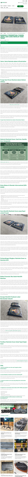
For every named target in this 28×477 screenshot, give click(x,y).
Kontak (7, 7)
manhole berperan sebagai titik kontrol (14, 104)
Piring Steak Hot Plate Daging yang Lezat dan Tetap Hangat (20, 476)
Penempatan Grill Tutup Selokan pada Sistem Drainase (21, 433)
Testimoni (2, 7)
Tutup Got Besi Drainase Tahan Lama (7, 475)
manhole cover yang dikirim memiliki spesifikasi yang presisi (13, 330)
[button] (26, 42)
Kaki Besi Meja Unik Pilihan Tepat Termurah (6, 433)
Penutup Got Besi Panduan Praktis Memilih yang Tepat (6, 455)
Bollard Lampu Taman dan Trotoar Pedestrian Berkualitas (20, 455)
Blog (4, 7)
